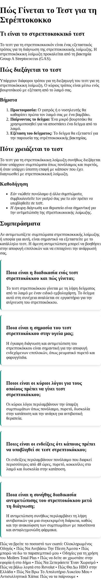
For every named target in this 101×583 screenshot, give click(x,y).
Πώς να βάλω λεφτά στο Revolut (27, 567)
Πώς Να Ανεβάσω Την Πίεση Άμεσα (47, 548)
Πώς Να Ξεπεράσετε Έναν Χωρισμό (65, 562)
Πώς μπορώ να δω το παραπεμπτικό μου (44, 550)
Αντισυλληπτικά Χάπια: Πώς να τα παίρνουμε (38, 576)
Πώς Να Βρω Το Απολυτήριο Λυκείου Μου (53, 572)
